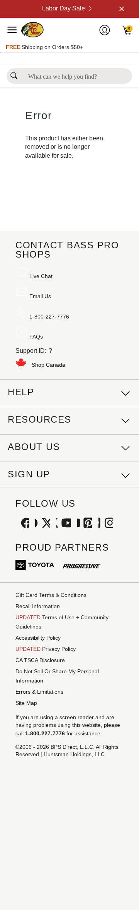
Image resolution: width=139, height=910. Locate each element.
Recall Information (37, 606)
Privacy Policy (45, 649)
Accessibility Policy (38, 638)
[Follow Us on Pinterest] (84, 523)
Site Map (26, 703)
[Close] (121, 9)
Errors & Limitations (39, 692)
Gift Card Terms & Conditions (50, 595)
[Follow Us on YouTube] (64, 523)
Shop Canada (48, 365)
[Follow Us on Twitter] (42, 523)
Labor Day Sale (63, 8)
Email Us (40, 296)
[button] (14, 73)
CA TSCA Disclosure (40, 660)
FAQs (36, 337)
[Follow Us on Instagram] (106, 523)
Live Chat (41, 276)
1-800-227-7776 (49, 316)
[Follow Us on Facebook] (21, 523)
